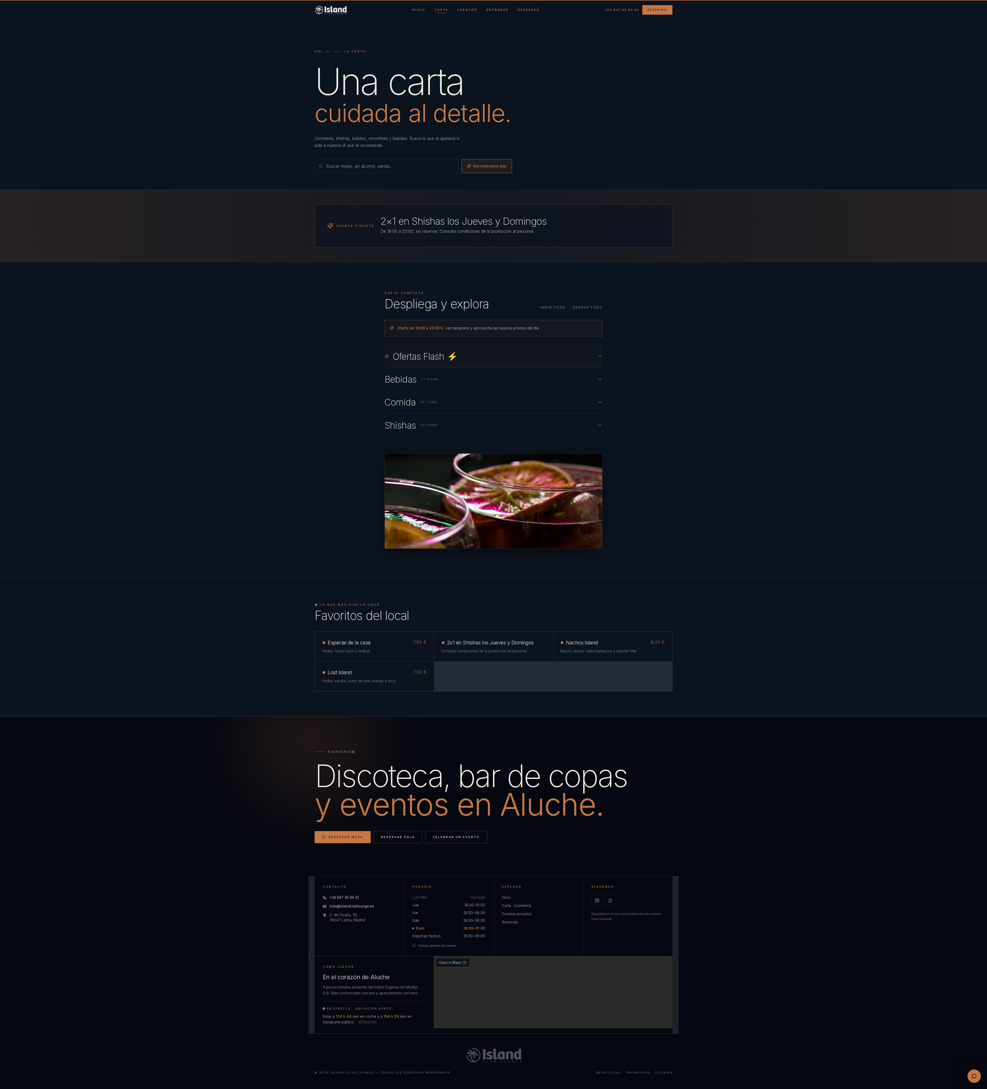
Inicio (506, 897)
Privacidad (638, 1072)
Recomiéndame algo (490, 166)
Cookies (663, 1072)
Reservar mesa (346, 837)
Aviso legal (609, 1072)
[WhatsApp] (610, 900)
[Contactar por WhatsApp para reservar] (974, 1076)
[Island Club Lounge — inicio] (331, 10)
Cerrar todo (587, 307)
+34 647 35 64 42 (622, 10)
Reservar (657, 9)
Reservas (510, 922)
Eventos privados (517, 914)
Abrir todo (553, 307)
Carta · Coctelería (516, 905)
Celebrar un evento (456, 837)
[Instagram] (597, 900)
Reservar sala (398, 837)
